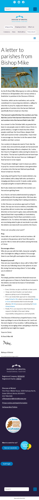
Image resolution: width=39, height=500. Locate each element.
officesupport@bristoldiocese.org (14, 399)
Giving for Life (13, 299)
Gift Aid (13, 304)
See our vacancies (10, 448)
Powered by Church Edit (19, 498)
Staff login (6, 464)
